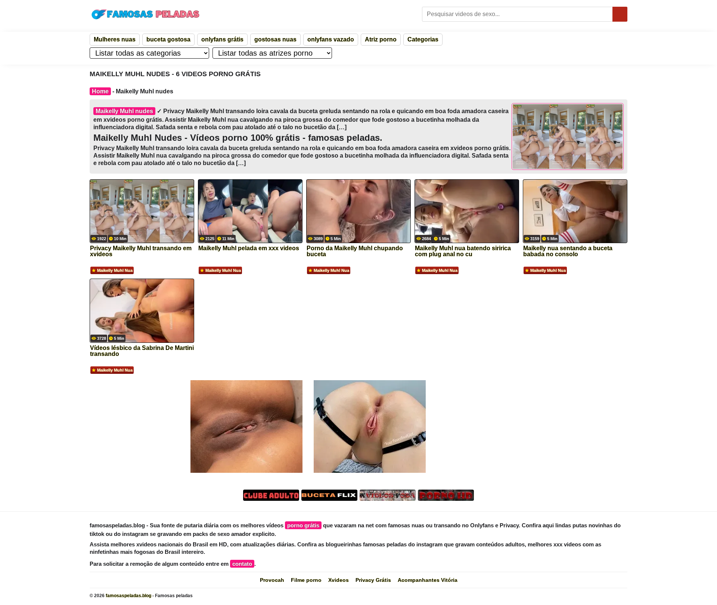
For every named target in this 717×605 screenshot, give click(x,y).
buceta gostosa (168, 39)
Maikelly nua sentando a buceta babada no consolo (567, 251)
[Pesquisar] (619, 14)
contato (242, 564)
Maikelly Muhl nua (115, 270)
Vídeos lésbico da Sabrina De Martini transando (142, 351)
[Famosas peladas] (146, 14)
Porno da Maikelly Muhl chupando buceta (355, 251)
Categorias (422, 39)
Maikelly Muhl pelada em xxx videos (248, 248)
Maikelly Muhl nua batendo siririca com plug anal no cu (463, 251)
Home (100, 91)
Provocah (272, 580)
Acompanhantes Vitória (427, 580)
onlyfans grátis (222, 39)
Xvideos (338, 580)
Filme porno (306, 580)
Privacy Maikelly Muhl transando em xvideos (141, 251)
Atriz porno (381, 39)
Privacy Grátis (373, 580)
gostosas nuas (275, 39)
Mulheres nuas (115, 39)
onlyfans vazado (330, 39)
